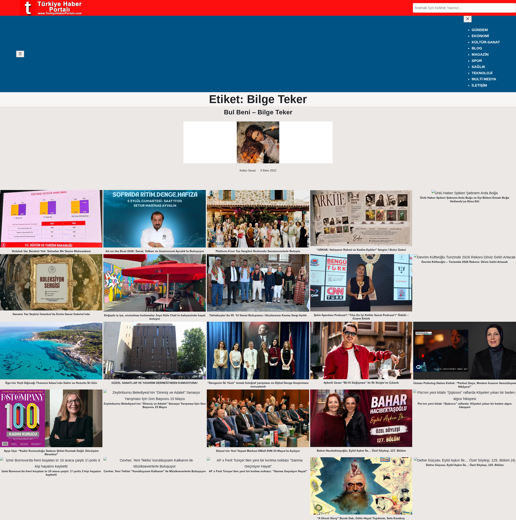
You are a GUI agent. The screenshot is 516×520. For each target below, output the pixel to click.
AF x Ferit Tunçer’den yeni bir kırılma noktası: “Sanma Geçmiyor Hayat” (258, 471)
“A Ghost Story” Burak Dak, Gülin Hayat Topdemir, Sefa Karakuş (361, 518)
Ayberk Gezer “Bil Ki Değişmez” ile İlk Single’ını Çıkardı (361, 382)
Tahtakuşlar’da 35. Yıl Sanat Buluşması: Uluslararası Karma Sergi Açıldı (258, 315)
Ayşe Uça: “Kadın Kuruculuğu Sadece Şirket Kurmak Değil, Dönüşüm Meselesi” (51, 452)
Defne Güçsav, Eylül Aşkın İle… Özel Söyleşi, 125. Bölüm (465, 465)
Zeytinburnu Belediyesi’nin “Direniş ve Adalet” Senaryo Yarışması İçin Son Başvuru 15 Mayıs (155, 405)
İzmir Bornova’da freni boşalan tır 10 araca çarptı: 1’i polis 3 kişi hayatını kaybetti (51, 473)
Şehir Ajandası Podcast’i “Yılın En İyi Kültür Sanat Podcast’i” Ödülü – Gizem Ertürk (361, 316)
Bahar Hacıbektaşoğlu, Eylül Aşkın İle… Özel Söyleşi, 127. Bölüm (361, 450)
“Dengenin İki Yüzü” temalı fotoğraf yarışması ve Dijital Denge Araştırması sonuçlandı (258, 384)
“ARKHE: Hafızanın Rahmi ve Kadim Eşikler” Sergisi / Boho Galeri (361, 249)
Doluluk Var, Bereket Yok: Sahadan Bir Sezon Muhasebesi (51, 251)
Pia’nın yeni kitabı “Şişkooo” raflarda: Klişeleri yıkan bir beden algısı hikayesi (465, 405)
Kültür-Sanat (248, 170)
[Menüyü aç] (20, 54)
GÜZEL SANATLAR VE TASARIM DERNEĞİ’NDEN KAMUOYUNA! (154, 382)
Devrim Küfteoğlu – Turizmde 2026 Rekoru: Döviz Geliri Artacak (464, 261)
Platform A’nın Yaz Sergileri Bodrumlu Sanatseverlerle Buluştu (258, 251)
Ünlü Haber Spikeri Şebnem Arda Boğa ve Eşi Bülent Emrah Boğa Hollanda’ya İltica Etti (464, 199)
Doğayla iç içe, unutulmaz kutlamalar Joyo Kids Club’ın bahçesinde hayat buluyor (154, 317)
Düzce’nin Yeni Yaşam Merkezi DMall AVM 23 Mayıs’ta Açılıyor (258, 450)
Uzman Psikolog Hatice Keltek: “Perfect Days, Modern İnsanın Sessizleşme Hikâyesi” (464, 384)
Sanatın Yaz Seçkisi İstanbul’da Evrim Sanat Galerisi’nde (51, 314)
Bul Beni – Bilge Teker (258, 112)
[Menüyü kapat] (468, 19)
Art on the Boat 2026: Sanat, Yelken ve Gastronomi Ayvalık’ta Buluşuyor (154, 251)
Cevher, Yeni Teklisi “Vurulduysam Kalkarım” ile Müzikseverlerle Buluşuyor (155, 471)
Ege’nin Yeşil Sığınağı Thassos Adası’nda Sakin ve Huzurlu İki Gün (51, 382)
